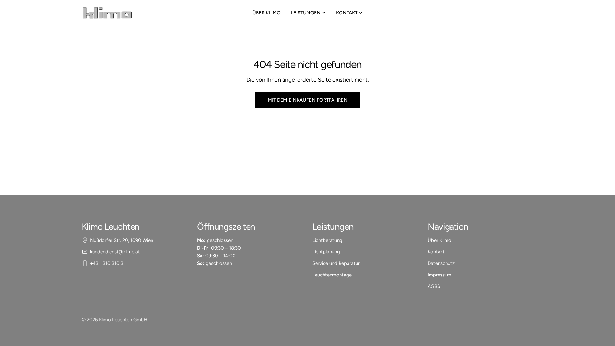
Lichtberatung (327, 240)
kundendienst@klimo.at (115, 252)
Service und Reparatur (336, 263)
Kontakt (436, 252)
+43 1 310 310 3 (106, 263)
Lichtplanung (326, 252)
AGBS (434, 286)
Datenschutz (441, 263)
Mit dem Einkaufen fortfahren (308, 100)
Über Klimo (439, 240)
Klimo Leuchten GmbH (123, 320)
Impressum (439, 275)
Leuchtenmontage (332, 275)
